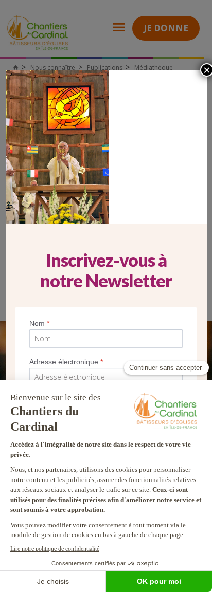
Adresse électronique (66, 361)
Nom (39, 323)
